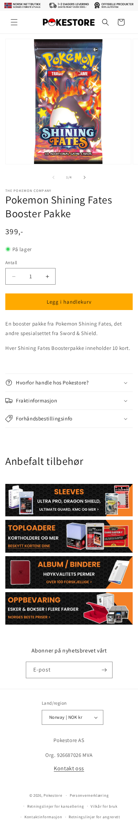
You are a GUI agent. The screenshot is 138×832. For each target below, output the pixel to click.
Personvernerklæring (89, 795)
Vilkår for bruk (104, 806)
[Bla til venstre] (53, 177)
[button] (14, 22)
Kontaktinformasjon (43, 816)
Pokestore (53, 795)
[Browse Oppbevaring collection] (69, 608)
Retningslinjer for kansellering (55, 806)
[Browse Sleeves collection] (69, 500)
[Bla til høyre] (84, 177)
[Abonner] (104, 670)
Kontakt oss (69, 768)
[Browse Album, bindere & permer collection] (69, 572)
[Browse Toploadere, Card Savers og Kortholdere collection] (69, 536)
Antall (11, 263)
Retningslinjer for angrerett (94, 816)
